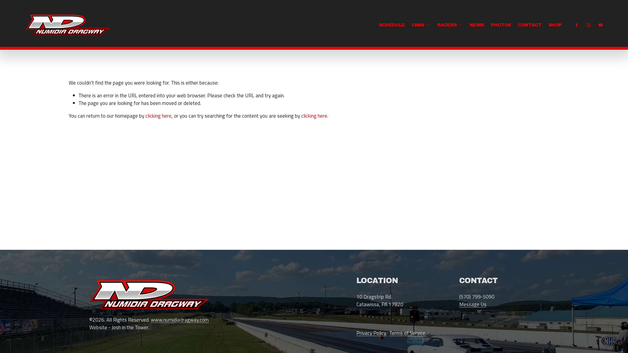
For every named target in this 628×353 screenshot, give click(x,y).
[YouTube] (600, 25)
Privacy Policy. (371, 333)
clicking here (158, 116)
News (477, 25)
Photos (501, 25)
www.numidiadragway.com (180, 320)
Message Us (472, 304)
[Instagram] (588, 25)
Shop (555, 25)
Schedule (392, 25)
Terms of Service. (407, 333)
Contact (529, 25)
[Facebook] (576, 25)
